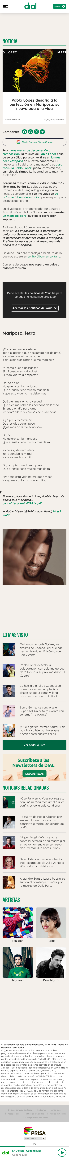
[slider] (34, 1146)
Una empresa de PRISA (34, 1130)
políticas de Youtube (43, 293)
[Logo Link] (30, 6)
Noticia (10, 41)
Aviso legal (56, 1110)
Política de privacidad (34, 1114)
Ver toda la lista (35, 745)
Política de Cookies (58, 1114)
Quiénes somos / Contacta (20, 1110)
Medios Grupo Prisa (34, 1138)
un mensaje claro (14, 216)
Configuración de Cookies (37, 1117)
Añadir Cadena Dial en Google (37, 142)
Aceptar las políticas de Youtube (34, 308)
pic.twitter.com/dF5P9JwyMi (22, 503)
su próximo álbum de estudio (30, 195)
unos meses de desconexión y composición (26, 152)
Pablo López (47, 154)
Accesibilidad (13, 1114)
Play (62, 1152)
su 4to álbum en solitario (44, 256)
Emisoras (41, 1110)
